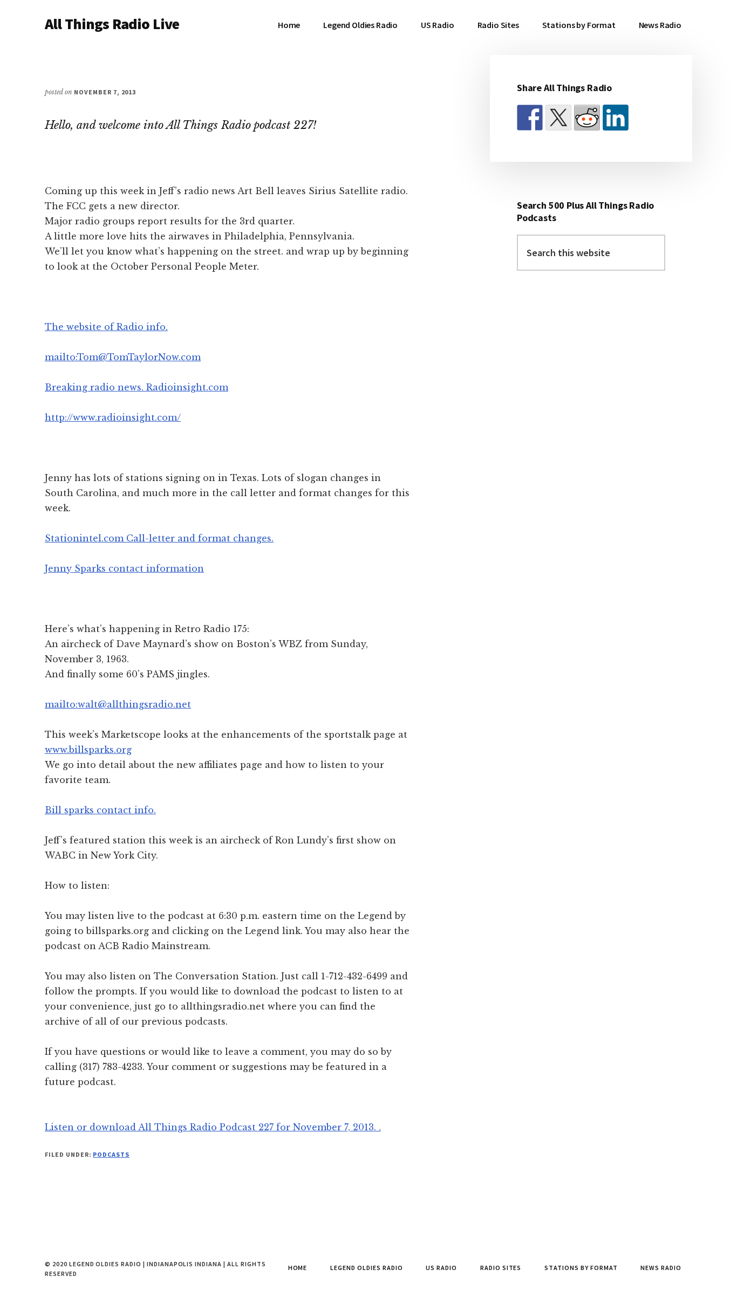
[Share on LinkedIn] (616, 118)
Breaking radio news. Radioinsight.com (136, 387)
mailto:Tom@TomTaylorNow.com (123, 357)
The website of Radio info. (106, 326)
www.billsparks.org (88, 749)
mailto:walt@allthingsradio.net (118, 704)
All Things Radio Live (112, 23)
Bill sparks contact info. (100, 810)
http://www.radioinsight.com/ (113, 417)
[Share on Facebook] (530, 118)
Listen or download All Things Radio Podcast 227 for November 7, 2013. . (213, 1127)
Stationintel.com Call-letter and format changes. (159, 538)
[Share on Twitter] (558, 118)
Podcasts (111, 1154)
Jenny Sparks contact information (124, 568)
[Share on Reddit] (587, 118)
